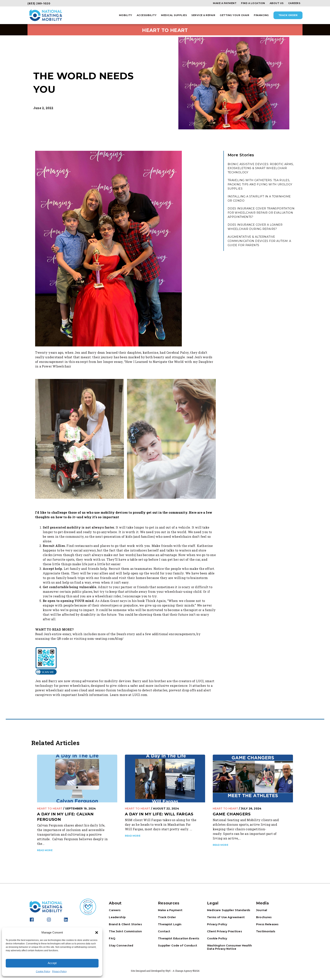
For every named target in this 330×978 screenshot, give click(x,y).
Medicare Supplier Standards (228, 910)
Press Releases (267, 924)
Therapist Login (169, 924)
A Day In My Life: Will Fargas (159, 814)
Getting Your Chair (234, 15)
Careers (294, 3)
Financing (261, 15)
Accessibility (147, 15)
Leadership (117, 917)
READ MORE (45, 850)
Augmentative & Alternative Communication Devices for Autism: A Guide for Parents (259, 241)
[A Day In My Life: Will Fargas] (165, 778)
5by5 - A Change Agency (178, 970)
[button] (97, 932)
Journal (261, 910)
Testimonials (265, 931)
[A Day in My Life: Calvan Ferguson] (77, 778)
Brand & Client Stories (125, 924)
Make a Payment (224, 3)
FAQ (112, 938)
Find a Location (253, 3)
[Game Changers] (253, 778)
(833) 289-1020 (39, 3)
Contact (164, 931)
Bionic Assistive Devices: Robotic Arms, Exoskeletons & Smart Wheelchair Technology (261, 168)
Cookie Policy (43, 971)
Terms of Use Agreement (226, 917)
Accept (52, 963)
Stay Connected (121, 945)
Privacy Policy (59, 971)
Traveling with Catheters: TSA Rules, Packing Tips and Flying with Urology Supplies (260, 184)
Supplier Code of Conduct (177, 945)
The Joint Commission (125, 931)
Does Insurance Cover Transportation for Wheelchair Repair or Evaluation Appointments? (261, 212)
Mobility (125, 15)
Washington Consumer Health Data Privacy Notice (229, 947)
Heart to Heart (49, 808)
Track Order (288, 15)
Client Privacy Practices (224, 931)
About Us (277, 3)
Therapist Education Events (178, 938)
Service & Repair (203, 15)
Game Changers (232, 814)
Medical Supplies (174, 15)
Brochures (264, 917)
